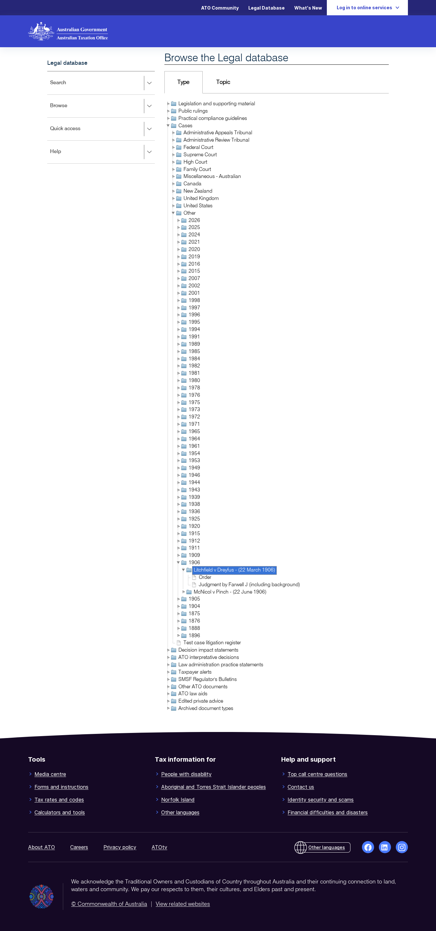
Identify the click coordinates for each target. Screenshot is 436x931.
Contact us (301, 787)
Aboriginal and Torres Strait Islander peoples (213, 787)
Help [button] (65, 156)
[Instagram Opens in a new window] (402, 847)
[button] (167, 103)
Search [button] (67, 87)
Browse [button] (68, 110)
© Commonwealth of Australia (109, 904)
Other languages (180, 812)
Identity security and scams (321, 799)
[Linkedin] (385, 847)
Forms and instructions (61, 787)
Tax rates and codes (59, 799)
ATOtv (159, 847)
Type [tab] (183, 82)
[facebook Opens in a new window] (368, 847)
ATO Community (220, 8)
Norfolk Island (178, 799)
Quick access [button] (74, 133)
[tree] (276, 407)
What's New (308, 8)
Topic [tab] (223, 82)
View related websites (183, 904)
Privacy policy (119, 847)
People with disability (186, 774)
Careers (79, 847)
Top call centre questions (317, 774)
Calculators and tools (59, 812)
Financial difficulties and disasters (328, 812)
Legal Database (266, 8)
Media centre (50, 774)
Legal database (67, 63)
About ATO (41, 847)
